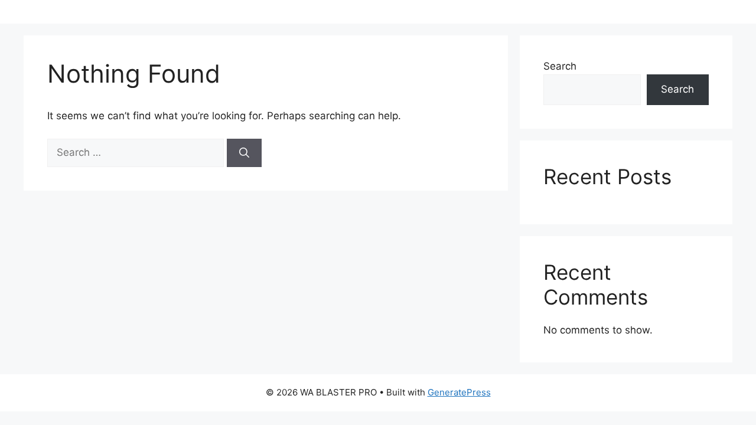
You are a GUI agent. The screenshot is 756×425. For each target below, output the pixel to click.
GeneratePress (459, 392)
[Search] (244, 153)
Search (559, 66)
